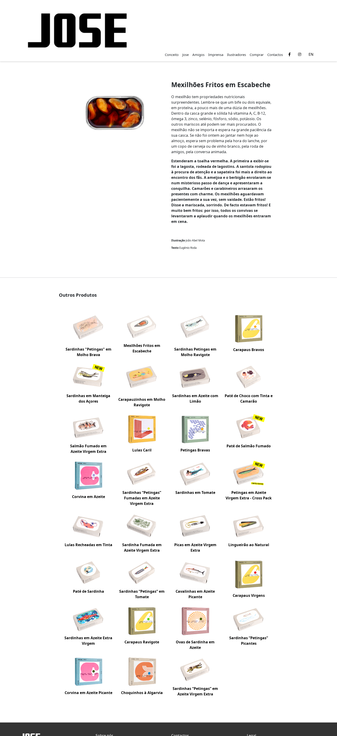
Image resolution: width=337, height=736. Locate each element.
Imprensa (215, 54)
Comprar (257, 54)
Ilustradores (236, 54)
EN (311, 54)
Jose (185, 54)
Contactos (275, 54)
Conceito (172, 54)
